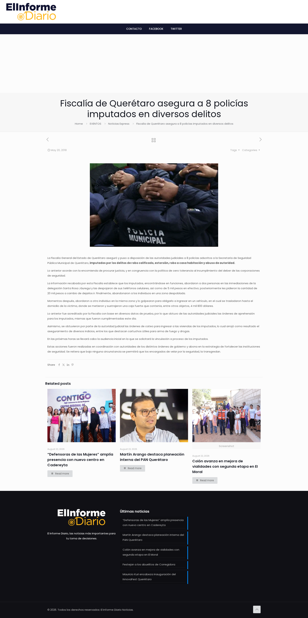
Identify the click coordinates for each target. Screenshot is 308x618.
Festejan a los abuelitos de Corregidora (149, 564)
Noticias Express (118, 124)
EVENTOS (95, 124)
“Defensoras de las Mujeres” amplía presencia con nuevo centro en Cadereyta (80, 460)
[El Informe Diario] (31, 11)
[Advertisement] (154, 66)
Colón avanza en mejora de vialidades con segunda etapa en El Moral (225, 466)
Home (79, 124)
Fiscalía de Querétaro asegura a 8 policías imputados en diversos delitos (184, 124)
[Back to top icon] (257, 609)
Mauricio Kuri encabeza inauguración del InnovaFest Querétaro (149, 576)
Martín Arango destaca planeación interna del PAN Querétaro (153, 537)
